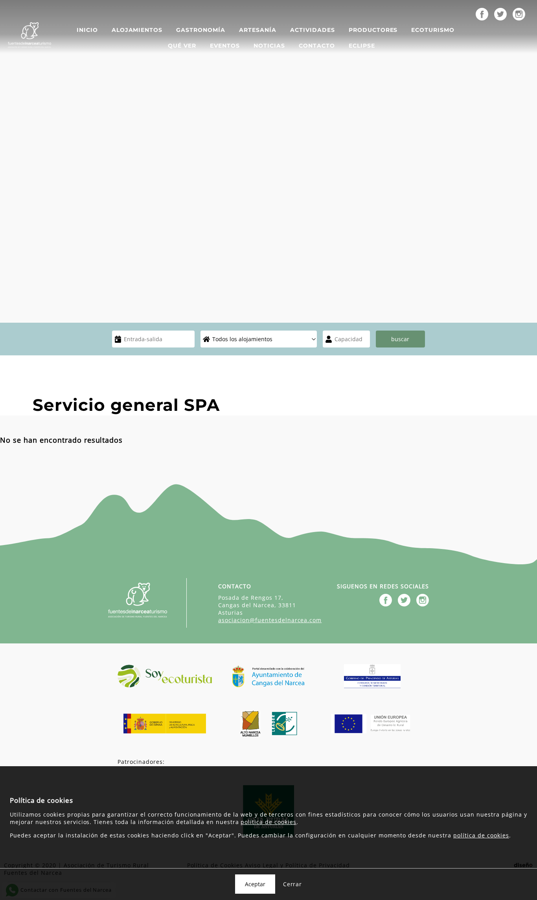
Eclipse (362, 45)
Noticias (269, 45)
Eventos (225, 45)
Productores (373, 29)
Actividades (312, 29)
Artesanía (257, 29)
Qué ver (182, 45)
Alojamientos (137, 29)
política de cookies (268, 822)
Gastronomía (200, 29)
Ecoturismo (432, 29)
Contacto (317, 45)
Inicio (87, 29)
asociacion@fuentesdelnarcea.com (270, 620)
